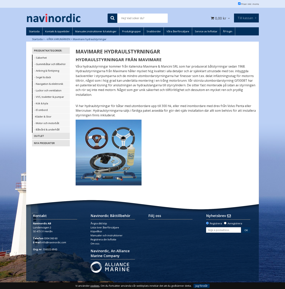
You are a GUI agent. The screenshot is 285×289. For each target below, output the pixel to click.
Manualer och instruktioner (107, 235)
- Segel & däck (43, 77)
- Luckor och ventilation (48, 90)
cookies (94, 285)
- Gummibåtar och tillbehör (50, 64)
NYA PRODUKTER (44, 143)
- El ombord (41, 110)
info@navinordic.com (53, 242)
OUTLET (39, 136)
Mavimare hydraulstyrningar (89, 39)
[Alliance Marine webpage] (110, 266)
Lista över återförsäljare (105, 227)
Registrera (216, 223)
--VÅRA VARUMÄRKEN (57, 39)
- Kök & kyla (41, 103)
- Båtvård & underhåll (47, 129)
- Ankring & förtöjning (47, 70)
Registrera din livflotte (103, 239)
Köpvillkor (96, 231)
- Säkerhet (41, 57)
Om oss (95, 243)
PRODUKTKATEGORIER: (48, 50)
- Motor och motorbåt (47, 123)
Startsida (37, 39)
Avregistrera (235, 223)
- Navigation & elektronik (49, 84)
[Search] (112, 18)
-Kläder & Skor (43, 116)
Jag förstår (201, 285)
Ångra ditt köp (99, 223)
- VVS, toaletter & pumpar (49, 97)
